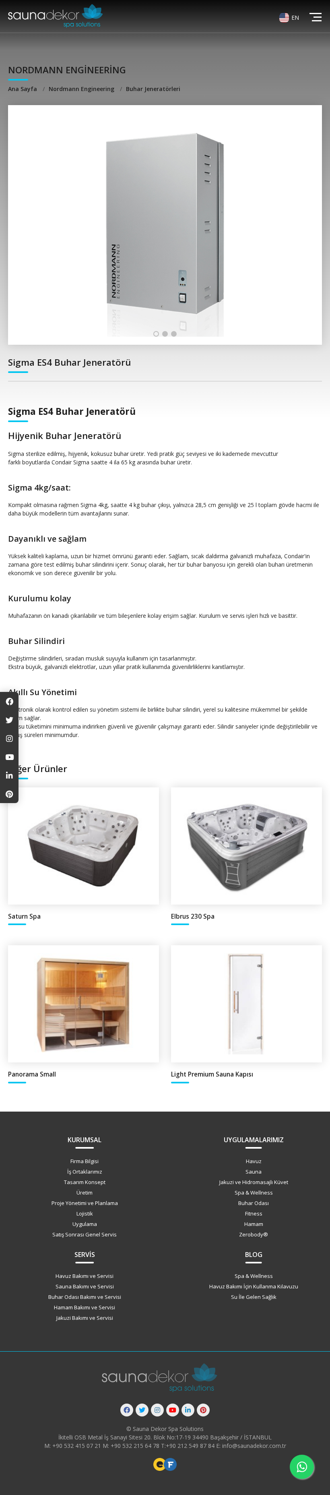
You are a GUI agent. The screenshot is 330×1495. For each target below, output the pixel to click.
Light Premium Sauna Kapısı (212, 1074)
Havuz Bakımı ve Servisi (84, 1276)
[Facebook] (126, 1410)
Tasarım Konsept (84, 1182)
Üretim (84, 1192)
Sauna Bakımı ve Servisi (85, 1286)
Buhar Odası (253, 1203)
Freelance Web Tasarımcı (159, 1464)
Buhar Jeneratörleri (153, 89)
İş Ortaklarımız (84, 1171)
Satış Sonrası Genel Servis (84, 1234)
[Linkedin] (188, 1410)
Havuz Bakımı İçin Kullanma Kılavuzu (253, 1286)
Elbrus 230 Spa (192, 916)
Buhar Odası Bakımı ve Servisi (84, 1297)
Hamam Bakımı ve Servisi (84, 1307)
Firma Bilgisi (84, 1161)
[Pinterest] (203, 1410)
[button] (156, 334)
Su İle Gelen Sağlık (253, 1297)
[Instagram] (157, 1410)
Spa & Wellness (254, 1192)
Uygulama (84, 1224)
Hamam (253, 1224)
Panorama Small (32, 1074)
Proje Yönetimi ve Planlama (85, 1203)
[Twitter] (142, 1410)
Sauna (253, 1171)
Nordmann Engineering (82, 89)
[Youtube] (172, 1410)
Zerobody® (253, 1234)
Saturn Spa (24, 916)
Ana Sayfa (23, 89)
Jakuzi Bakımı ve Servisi (84, 1318)
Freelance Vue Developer (170, 1464)
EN (295, 17)
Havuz (254, 1161)
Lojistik (84, 1213)
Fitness (253, 1213)
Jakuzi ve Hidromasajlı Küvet (253, 1182)
